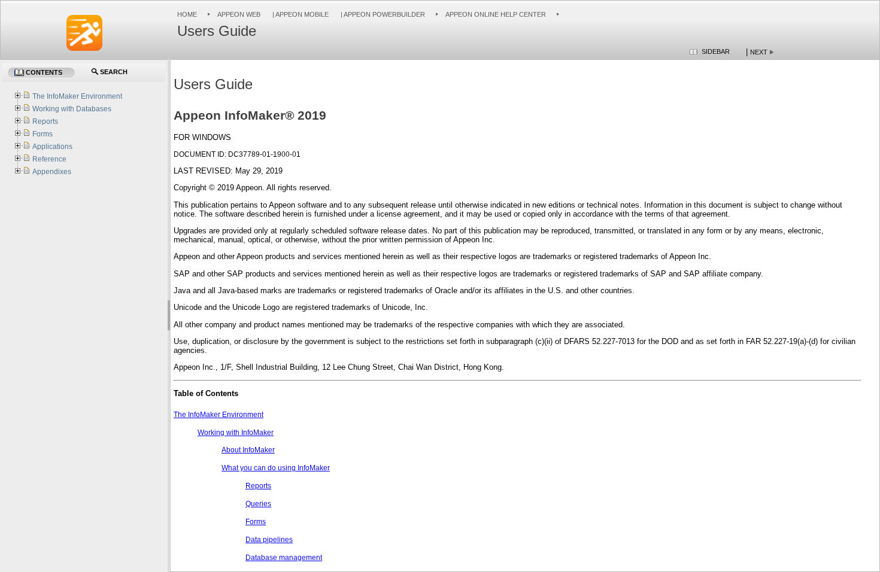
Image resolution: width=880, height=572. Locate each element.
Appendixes (51, 172)
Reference (49, 159)
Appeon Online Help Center (495, 14)
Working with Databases (71, 109)
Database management (283, 557)
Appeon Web (238, 14)
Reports (258, 486)
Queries (258, 504)
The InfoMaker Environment (218, 414)
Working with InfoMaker (236, 432)
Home (187, 14)
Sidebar (716, 51)
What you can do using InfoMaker (275, 468)
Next (758, 52)
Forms (255, 522)
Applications (52, 146)
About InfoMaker (248, 450)
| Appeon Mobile (300, 14)
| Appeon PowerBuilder (382, 14)
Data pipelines (269, 540)
